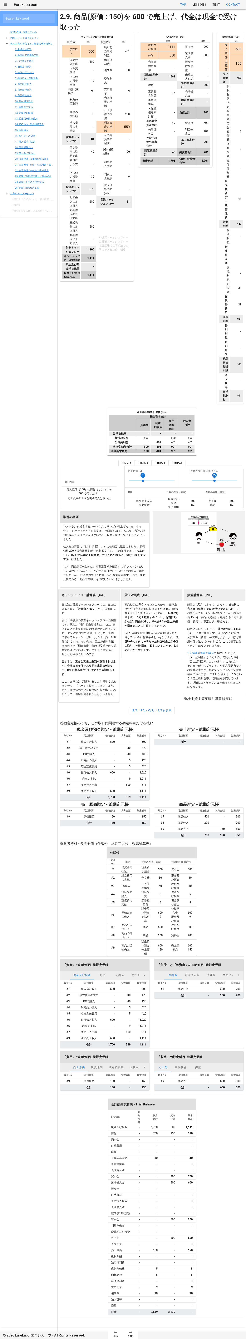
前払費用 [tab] (137, 975)
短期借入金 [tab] (192, 975)
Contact (233, 4)
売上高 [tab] (163, 1067)
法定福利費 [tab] (116, 1067)
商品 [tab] (103, 975)
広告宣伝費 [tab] (137, 1067)
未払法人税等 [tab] (231, 975)
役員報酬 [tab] (97, 1067)
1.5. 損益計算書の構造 (200, 653)
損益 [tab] (198, 1067)
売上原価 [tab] (79, 1067)
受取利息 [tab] (180, 1067)
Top (183, 4)
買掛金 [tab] (173, 975)
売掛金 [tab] (120, 975)
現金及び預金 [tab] (82, 975)
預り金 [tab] (211, 975)
